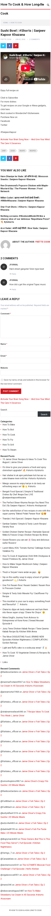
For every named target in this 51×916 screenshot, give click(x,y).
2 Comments (34, 39)
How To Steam (9, 450)
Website (4, 368)
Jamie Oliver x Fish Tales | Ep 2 (30, 801)
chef (4, 151)
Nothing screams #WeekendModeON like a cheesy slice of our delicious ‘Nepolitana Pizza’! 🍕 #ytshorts (25, 219)
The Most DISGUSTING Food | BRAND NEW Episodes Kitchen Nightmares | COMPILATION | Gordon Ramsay (25, 639)
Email (4, 356)
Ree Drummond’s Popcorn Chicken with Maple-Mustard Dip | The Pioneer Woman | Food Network (25, 188)
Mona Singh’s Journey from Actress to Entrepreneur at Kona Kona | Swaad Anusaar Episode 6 (23, 620)
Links (5, 662)
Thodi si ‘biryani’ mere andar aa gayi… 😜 (21, 572)
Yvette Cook (6, 39)
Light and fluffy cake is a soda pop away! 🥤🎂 (24, 647)
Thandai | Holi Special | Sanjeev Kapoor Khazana (25, 518)
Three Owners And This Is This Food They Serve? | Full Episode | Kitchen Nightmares (25, 843)
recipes (33, 151)
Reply (14, 274)
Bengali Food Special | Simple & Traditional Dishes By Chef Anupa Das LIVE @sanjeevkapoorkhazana (22, 494)
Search (4, 409)
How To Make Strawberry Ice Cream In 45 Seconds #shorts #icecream (22, 895)
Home (5, 23)
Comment (6, 314)
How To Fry (7, 439)
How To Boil (8, 429)
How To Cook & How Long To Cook (22, 9)
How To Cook (16, 23)
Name (4, 344)
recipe (22, 151)
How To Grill (8, 444)
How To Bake (8, 424)
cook (13, 151)
